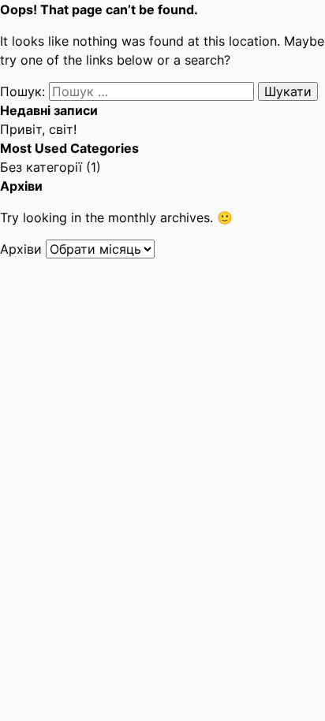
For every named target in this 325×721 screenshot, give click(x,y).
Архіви (21, 249)
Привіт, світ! (38, 129)
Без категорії (41, 167)
